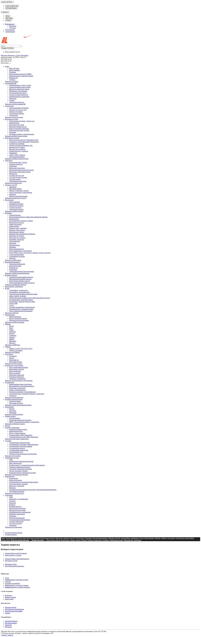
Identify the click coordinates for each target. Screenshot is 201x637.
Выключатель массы (16, 222)
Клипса (12, 333)
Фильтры (12, 194)
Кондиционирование (12, 262)
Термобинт (13, 153)
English (14, 8)
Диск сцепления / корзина (18, 484)
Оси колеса (9, 354)
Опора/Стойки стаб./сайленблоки (17, 559)
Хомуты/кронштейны (17, 157)
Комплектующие (15, 266)
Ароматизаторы (15, 215)
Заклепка (12, 332)
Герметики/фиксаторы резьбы (19, 87)
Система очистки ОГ (16, 175)
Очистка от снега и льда (17, 110)
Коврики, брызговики (17, 230)
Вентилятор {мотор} (16, 369)
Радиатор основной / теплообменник (22, 392)
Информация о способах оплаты (16, 580)
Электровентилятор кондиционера (21, 271)
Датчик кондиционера (17, 264)
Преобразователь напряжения (19, 512)
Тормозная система (12, 458)
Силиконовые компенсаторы (19, 443)
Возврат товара (10, 597)
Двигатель (8, 160)
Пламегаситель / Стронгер (18, 151)
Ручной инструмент (16, 206)
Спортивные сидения (17, 256)
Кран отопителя (15, 371)
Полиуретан (9, 407)
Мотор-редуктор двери (17, 510)
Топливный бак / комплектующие (21, 309)
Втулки (11, 409)
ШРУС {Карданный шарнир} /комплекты (24, 422)
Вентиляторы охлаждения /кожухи (21, 386)
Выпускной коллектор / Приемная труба (23, 140)
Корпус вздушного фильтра (19, 128)
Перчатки (12, 243)
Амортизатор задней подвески (16, 553)
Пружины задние (11, 561)
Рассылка (8, 627)
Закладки (8, 625)
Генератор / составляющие (18, 499)
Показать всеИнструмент (14, 211)
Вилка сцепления (15, 480)
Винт (11, 328)
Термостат (13, 395)
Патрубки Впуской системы (19, 130)
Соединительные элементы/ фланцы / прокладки (26, 394)
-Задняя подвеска (37, 540)
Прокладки (13, 174)
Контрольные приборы (17, 508)
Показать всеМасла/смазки (14, 322)
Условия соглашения (12, 583)
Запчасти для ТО (11, 185)
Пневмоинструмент (16, 204)
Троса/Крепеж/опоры (16, 491)
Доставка (12, 28)
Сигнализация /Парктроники (19, 520)
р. (5, 12)
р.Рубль (8, 20)
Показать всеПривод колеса (15, 424)
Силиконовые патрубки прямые (20, 446)
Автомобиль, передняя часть (19, 292)
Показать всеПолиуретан (14, 414)
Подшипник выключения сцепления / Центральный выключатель (32, 490)
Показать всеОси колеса (13, 364)
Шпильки (12, 341)
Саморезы (12, 335)
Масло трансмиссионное (18, 318)
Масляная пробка (15, 189)
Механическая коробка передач (20, 279)
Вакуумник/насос (15, 463)
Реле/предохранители (17, 518)
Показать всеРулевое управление (17, 439)
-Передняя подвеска (52, 540)
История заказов (11, 623)
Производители (10, 607)
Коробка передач (11, 275)
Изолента (12, 503)
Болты (11, 326)
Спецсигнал (13, 115)
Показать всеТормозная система (16, 474)
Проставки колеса (15, 362)
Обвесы (8, 347)
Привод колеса (10, 416)
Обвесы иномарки (15, 350)
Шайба (11, 339)
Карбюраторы (14, 123)
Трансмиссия (9, 476)
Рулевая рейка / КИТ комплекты (20, 435)
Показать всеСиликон (13, 456)
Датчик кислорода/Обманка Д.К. (21, 145)
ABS (11, 459)
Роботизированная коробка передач (22, 283)
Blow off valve (14, 68)
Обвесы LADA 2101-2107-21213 (20, 348)
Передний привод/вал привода (20, 420)
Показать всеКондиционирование (17, 273)
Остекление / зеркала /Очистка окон (22, 301)
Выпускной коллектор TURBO (20, 74)
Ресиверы (12, 132)
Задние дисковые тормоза (18, 471)
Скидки (8, 581)
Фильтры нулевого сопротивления (21, 134)
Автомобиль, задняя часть (18, 290)
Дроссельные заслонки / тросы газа (21, 121)
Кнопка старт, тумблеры (18, 228)
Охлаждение (9, 382)
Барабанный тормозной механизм (21, 461)
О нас (7, 578)
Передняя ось (14, 360)
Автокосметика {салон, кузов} (20, 85)
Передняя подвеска (16, 403)
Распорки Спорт (11, 564)
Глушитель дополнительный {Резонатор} (24, 142)
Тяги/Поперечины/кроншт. (14, 566)
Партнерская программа (13, 611)
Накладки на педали (16, 236)
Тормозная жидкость (16, 102)
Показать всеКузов (11, 313)
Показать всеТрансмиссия (14, 493)
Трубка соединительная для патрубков (23, 454)
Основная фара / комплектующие (21, 300)
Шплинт (12, 343)
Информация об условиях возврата (17, 587)
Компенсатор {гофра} (17, 147)
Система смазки (15, 179)
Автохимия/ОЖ (10, 83)
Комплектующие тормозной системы (22, 473)
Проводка (12, 516)
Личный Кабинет (11, 621)
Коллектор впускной (16, 125)
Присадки (12, 98)
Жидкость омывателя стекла (19, 89)
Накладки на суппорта (17, 238)
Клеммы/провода (15, 506)
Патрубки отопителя (16, 375)
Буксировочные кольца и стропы (21, 221)
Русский (15, 6)
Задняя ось (13, 356)
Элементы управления (17, 379)
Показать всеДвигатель (13, 183)
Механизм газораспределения (19, 172)
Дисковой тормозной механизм (20, 469)
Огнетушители (14, 241)
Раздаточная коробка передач (19, 281)
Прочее (7, 426)
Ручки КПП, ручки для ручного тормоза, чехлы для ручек (30, 253)
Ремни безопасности (16, 249)
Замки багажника (15, 224)
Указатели (12, 525)
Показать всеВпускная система (16, 136)
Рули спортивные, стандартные (20, 251)
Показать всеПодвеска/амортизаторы (18, 405)
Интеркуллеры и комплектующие (21, 76)
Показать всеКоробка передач (15, 285)
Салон (11, 305)
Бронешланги (14, 219)
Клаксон (12, 505)
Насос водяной (14, 373)
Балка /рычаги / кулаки (13, 555)
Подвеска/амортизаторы (13, 399)
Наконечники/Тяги (16, 431)
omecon (4, 635)
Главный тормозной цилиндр (19, 467)
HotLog (10, 635)
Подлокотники (14, 245)
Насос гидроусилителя (17, 433)
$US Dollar (9, 18)
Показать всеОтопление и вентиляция (18, 380)
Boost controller (14, 70)
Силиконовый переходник (18, 450)
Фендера (12, 258)
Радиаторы (13, 269)
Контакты (12, 26)
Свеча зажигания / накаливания (20, 192)
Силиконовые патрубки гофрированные (23, 444)
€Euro (7, 16)
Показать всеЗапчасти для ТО (15, 198)
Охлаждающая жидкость (18, 93)
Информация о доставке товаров (16, 585)
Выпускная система (12, 138)
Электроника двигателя (17, 181)
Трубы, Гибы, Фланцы (17, 155)
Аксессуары (9, 106)
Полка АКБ (13, 303)
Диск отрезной (14, 202)
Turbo (7, 66)
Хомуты (12, 337)
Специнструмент (15, 207)
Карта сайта (9, 599)
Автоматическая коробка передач (21, 277)
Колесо (11, 358)
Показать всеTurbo (11, 81)
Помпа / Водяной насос (17, 390)
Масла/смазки (10, 315)
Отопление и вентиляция (14, 365)
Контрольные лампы (16, 232)
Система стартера (15, 523)
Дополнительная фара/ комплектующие (23, 294)
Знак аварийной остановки (19, 108)
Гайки (11, 330)
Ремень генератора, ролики (19, 191)
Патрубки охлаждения (17, 388)
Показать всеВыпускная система (16, 159)
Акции (7, 613)
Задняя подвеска (15, 401)
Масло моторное (15, 317)
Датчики (12, 501)
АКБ (11, 497)
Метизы (8, 324)
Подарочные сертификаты (14, 609)
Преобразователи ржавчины (19, 96)
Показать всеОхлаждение (14, 397)
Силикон (8, 441)
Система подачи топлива (18, 177)
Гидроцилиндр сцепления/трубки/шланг (23, 482)
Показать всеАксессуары (14, 117)
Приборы (12, 247)
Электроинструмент (16, 209)
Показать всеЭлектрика (13, 527)
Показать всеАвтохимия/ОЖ (15, 104)
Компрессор (13, 78)
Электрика (9, 495)
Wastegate (12, 72)
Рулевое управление (12, 427)
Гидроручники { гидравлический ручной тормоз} (27, 465)
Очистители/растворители (18, 95)
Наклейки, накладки (16, 239)
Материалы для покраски (18, 91)
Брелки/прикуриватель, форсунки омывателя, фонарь (28, 217)
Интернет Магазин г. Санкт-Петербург (14, 55)
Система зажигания (16, 521)
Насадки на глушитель (17, 149)
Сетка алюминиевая (16, 254)
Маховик (12, 488)
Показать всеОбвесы (12, 352)
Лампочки (13, 187)
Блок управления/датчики (18, 367)
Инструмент (9, 200)
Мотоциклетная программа (19, 320)
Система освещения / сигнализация (22, 307)
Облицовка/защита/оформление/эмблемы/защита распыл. (29, 298)
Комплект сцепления (16, 486)
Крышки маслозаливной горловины (22, 234)
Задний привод (14, 418)
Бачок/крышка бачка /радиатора (20, 384)
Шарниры (12, 412)
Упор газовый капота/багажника (20, 311)
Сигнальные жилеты (16, 113)
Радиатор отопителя (16, 377)
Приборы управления (17, 514)
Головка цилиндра (15, 164)
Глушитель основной (16, 143)
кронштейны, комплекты (14, 286)
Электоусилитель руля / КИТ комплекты (23, 437)
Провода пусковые (16, 112)
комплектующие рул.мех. (18, 429)
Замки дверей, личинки (17, 296)
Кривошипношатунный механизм (21, 170)
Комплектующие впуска (18, 127)
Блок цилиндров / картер (18, 162)
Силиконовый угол (16, 452)
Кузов (7, 288)
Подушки (12, 411)
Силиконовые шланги (17, 448)
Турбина (12, 80)
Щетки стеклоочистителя (18, 196)
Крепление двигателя (17, 168)
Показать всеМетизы (12, 345)
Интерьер (8, 213)
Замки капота (14, 226)
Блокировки (13, 478)
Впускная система (11, 119)
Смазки (12, 100)
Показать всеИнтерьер (13, 260)
